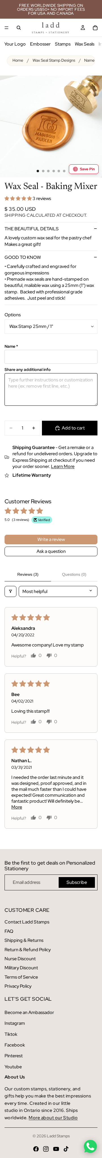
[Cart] (95, 28)
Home (17, 60)
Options (13, 315)
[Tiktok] (66, 1149)
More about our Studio (53, 1118)
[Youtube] (56, 1149)
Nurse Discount (20, 959)
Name (11, 346)
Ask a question (51, 551)
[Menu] (6, 27)
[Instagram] (45, 1149)
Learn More (63, 466)
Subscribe (77, 882)
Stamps (63, 44)
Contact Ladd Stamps (27, 922)
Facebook (15, 1045)
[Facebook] (36, 1149)
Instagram (15, 1023)
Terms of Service (21, 977)
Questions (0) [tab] (74, 574)
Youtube (13, 1067)
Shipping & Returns (24, 940)
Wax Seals (84, 44)
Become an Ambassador (29, 1012)
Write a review (51, 539)
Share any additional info (28, 369)
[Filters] (10, 591)
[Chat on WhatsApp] (90, 1146)
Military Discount (21, 968)
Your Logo (15, 44)
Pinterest (14, 1056)
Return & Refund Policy (28, 950)
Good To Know (23, 257)
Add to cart (73, 428)
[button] (19, 198)
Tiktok (11, 1034)
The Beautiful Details (32, 229)
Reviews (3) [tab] (28, 574)
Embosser (40, 44)
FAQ (9, 931)
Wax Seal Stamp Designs (54, 60)
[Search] (18, 28)
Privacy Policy (18, 986)
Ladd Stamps (58, 1135)
